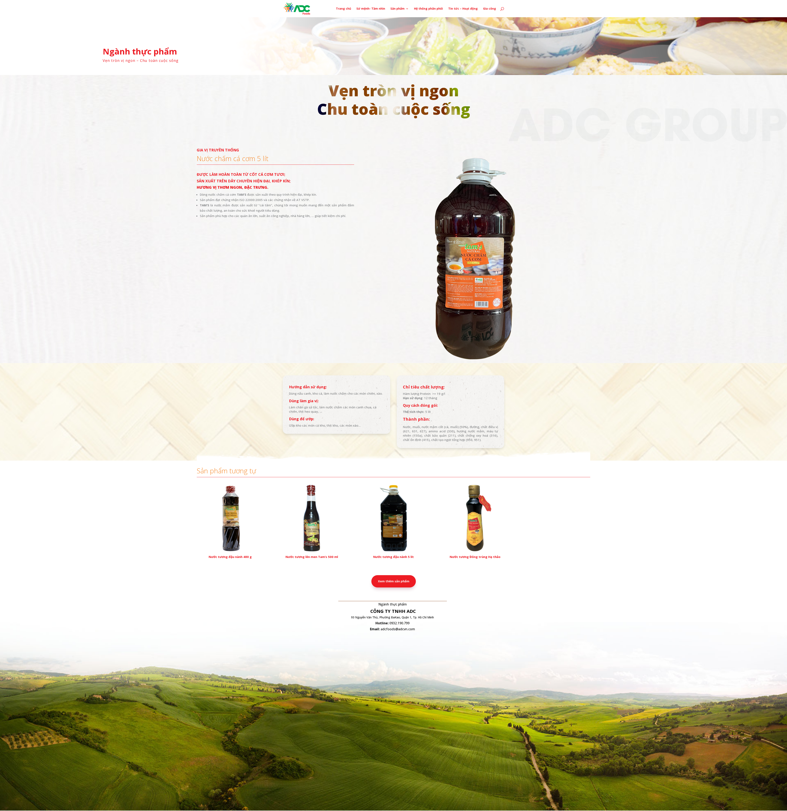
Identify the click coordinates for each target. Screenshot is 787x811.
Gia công (489, 8)
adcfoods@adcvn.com (398, 629)
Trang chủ (343, 8)
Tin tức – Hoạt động (463, 8)
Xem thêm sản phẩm (393, 581)
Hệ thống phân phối (428, 8)
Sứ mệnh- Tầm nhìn (370, 8)
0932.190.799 (399, 623)
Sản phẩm (397, 8)
